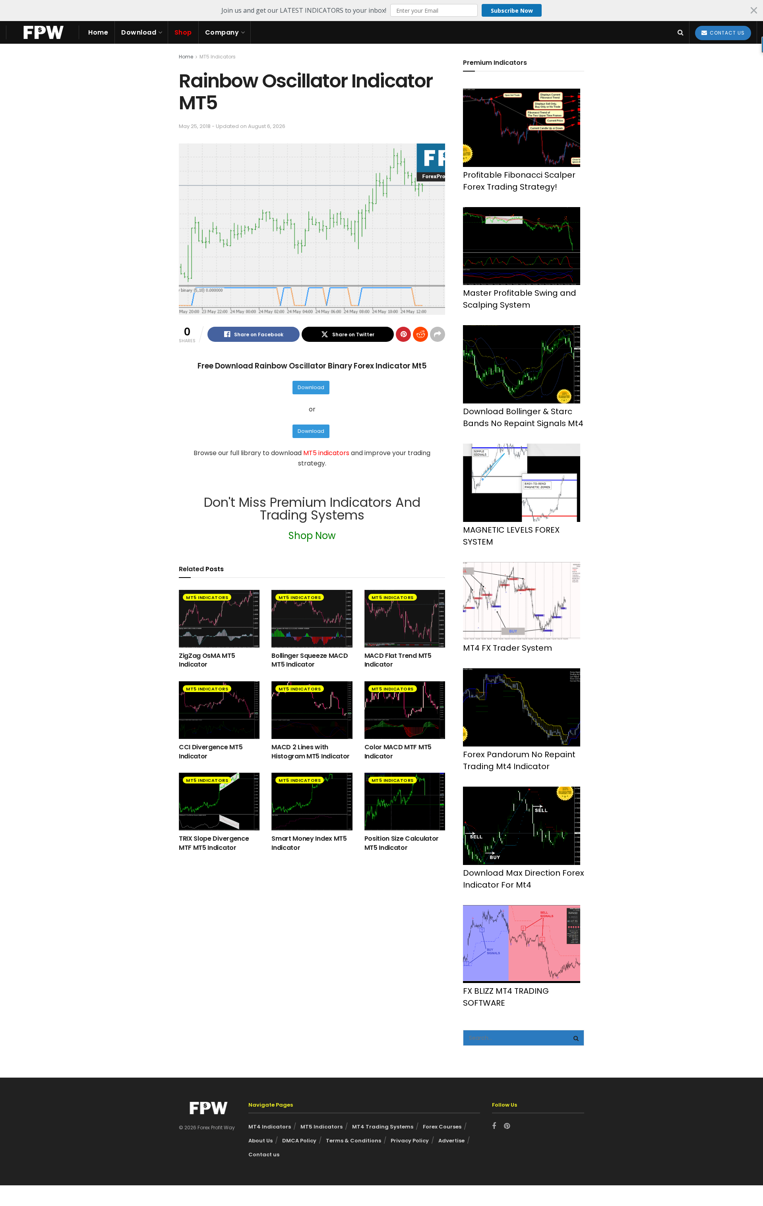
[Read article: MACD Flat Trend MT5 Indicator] (404, 619)
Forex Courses (442, 1126)
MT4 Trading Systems (382, 1126)
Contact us (263, 1154)
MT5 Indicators (217, 56)
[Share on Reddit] (420, 334)
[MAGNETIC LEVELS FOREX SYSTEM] (521, 483)
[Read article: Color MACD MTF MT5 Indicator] (404, 710)
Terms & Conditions (353, 1140)
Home (98, 32)
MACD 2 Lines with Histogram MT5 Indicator (310, 751)
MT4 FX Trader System (507, 647)
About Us (260, 1140)
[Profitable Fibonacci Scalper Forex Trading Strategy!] (521, 128)
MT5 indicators (327, 453)
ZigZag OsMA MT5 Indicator (207, 660)
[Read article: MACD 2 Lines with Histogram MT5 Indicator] (311, 710)
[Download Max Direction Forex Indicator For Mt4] (521, 826)
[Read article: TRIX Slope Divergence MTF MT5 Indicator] (219, 801)
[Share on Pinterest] (403, 334)
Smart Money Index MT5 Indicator (309, 843)
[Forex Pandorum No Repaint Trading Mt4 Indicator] (521, 707)
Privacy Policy (410, 1140)
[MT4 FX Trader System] (521, 601)
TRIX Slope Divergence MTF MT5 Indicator (214, 843)
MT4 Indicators (269, 1126)
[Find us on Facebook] (494, 1126)
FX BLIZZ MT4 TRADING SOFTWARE (506, 996)
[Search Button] (681, 32)
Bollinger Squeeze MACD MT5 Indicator (309, 660)
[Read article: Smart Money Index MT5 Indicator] (311, 801)
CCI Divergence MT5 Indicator (210, 751)
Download (138, 32)
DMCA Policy (299, 1140)
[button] (381, 10)
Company (222, 32)
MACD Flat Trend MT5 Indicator (398, 660)
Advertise (451, 1140)
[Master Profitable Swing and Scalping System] (521, 246)
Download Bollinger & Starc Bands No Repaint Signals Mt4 (523, 417)
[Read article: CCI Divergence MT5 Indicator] (219, 710)
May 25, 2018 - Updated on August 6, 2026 (232, 126)
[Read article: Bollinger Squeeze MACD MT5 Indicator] (311, 619)
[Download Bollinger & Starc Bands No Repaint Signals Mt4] (521, 364)
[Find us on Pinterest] (507, 1126)
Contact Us (726, 32)
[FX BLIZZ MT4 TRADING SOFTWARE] (521, 944)
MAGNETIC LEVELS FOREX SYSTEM (511, 535)
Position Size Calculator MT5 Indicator (401, 843)
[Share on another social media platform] (437, 334)
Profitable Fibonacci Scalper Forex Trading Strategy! (519, 180)
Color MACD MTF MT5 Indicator (398, 751)
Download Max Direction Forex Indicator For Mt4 (523, 878)
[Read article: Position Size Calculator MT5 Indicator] (404, 801)
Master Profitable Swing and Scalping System (519, 298)
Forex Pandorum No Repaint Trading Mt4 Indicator (519, 760)
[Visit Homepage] (42, 32)
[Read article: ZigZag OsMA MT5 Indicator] (219, 619)
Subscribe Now (512, 10)
